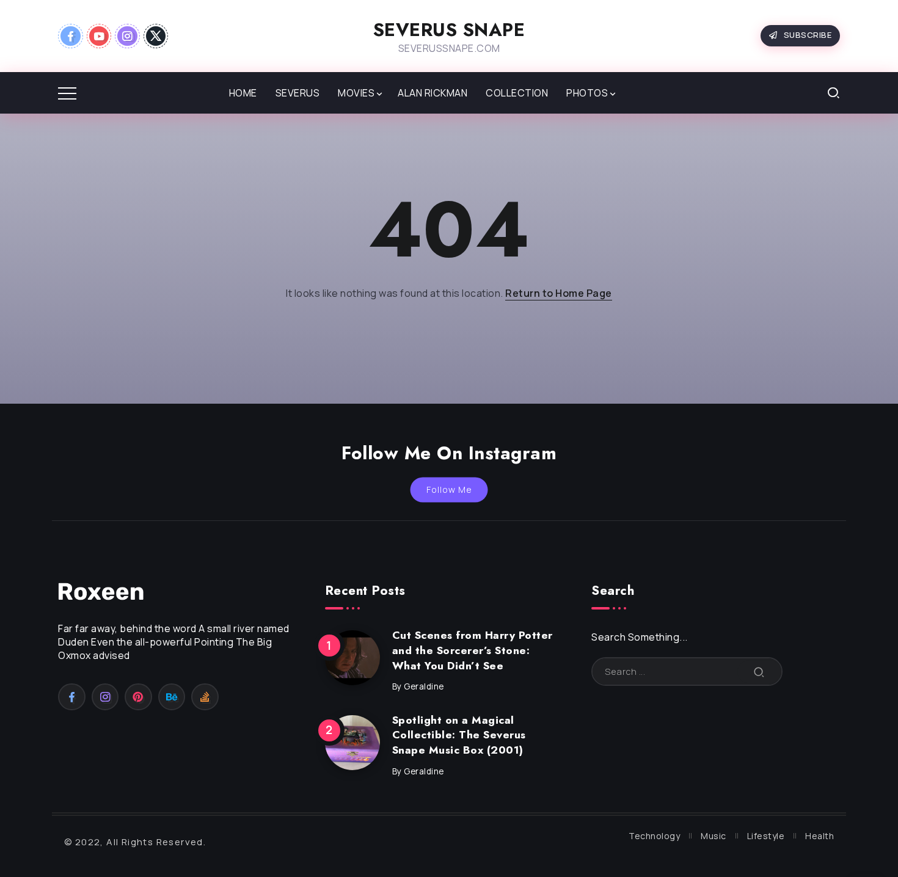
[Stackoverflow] (204, 697)
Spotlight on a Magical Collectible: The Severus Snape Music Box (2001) (459, 735)
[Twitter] (156, 36)
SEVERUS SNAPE (449, 29)
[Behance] (171, 697)
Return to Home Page (558, 293)
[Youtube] (99, 36)
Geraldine (424, 686)
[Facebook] (70, 36)
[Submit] (759, 671)
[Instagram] (127, 36)
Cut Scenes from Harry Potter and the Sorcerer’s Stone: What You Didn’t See (472, 650)
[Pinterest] (138, 697)
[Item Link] (352, 657)
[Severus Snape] (101, 590)
